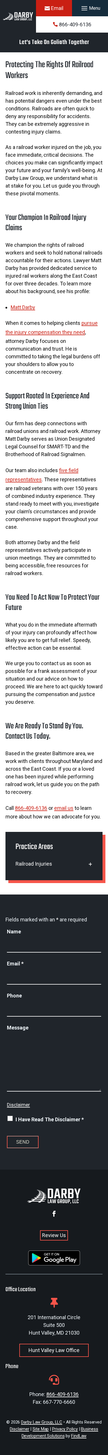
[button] (90, 8)
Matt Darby (23, 307)
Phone (14, 996)
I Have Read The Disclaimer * (50, 1119)
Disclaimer (18, 1105)
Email (57, 8)
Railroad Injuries (34, 864)
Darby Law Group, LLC (41, 1422)
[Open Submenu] (90, 864)
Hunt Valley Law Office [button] (54, 1350)
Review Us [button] (54, 1235)
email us (63, 808)
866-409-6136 (75, 24)
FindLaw (78, 1435)
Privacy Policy (65, 1429)
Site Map (41, 1429)
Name (14, 932)
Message (18, 1028)
